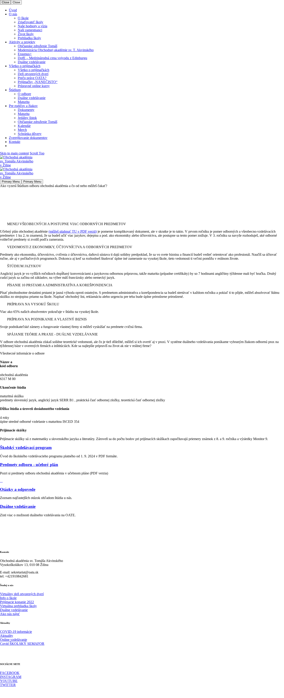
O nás (13, 14)
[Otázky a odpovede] (1, 481)
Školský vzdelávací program (26, 447)
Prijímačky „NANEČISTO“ (37, 82)
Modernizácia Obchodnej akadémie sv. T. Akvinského (56, 50)
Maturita (24, 102)
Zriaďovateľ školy (30, 22)
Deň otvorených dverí (33, 74)
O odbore (24, 94)
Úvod (13, 10)
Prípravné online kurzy (34, 86)
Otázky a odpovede (17, 489)
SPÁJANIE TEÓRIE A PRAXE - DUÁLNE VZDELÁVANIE (52, 334)
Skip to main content (14, 153)
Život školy (26, 34)
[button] (142, 224)
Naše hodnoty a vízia (32, 26)
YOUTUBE (9, 681)
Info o (4, 598)
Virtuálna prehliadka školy (18, 606)
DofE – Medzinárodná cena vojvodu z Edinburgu (52, 58)
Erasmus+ (25, 54)
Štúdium (15, 90)
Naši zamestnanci (30, 30)
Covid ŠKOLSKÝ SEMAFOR (22, 643)
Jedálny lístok (27, 118)
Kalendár (24, 126)
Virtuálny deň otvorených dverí (22, 594)
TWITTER (8, 685)
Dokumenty (26, 110)
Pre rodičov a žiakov (23, 106)
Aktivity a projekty (22, 42)
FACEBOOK (10, 673)
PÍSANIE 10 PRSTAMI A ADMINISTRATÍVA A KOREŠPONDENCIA (59, 285)
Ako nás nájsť (10, 614)
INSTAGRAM (10, 677)
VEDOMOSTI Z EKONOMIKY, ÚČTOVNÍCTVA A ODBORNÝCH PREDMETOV (69, 247)
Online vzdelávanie (13, 639)
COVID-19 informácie (16, 632)
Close (5, 2)
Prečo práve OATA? (32, 78)
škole (12, 598)
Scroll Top (37, 153)
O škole (23, 18)
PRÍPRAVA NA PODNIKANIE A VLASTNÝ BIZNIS (47, 319)
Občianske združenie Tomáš (37, 46)
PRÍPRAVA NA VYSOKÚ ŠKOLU (33, 304)
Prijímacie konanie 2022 (17, 602)
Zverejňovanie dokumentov (28, 138)
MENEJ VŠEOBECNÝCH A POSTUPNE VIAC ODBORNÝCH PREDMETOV (66, 224)
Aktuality (6, 636)
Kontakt (14, 142)
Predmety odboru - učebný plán (29, 464)
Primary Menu (11, 181)
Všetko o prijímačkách (24, 66)
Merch (22, 130)
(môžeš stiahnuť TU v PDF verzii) (73, 231)
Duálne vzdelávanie (31, 62)
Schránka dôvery (29, 134)
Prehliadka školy (29, 38)
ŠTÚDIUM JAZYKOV (24, 266)
